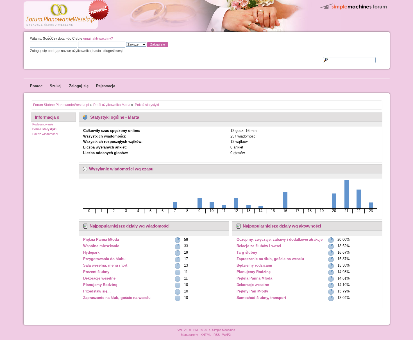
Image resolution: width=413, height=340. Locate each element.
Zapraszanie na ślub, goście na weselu (117, 298)
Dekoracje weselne (99, 278)
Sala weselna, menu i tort (105, 265)
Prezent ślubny (96, 272)
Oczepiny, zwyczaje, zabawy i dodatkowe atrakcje (280, 239)
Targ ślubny (247, 252)
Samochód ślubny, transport (261, 298)
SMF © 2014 (201, 330)
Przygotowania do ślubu (104, 259)
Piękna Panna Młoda (101, 239)
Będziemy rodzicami (254, 265)
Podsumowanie (42, 124)
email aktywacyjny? (98, 38)
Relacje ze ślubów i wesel (259, 246)
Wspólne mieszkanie (101, 246)
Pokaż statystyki (44, 129)
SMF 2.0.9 (184, 330)
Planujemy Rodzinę (100, 285)
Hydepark (91, 252)
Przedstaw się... (97, 291)
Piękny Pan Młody (252, 291)
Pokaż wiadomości (45, 134)
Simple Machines (223, 330)
